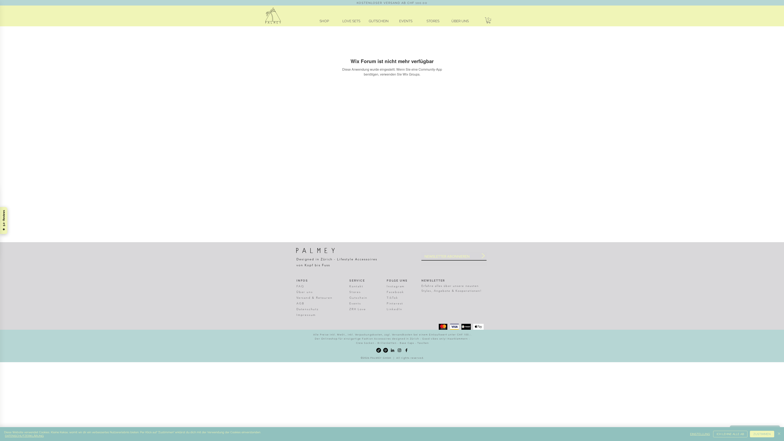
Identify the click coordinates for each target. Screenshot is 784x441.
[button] (488, 20)
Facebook (395, 292)
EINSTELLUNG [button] (700, 434)
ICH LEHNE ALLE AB (730, 434)
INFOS (302, 280)
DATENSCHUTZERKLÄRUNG (24, 436)
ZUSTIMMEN (762, 434)
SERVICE (357, 280)
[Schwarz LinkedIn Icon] (392, 350)
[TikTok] (378, 350)
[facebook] (406, 350)
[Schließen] (779, 434)
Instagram (396, 286)
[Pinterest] (385, 350)
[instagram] (399, 350)
